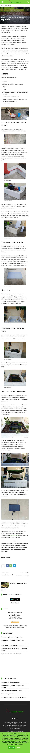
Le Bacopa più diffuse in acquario (10, 682)
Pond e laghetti (8, 5)
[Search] (28, 2)
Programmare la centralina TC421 (22, 575)
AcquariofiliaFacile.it (15, 728)
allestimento (8, 557)
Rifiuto (18, 747)
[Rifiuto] (28, 742)
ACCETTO (11, 747)
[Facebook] (7, 565)
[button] (2, 2)
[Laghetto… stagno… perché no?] (5, 585)
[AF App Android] (15, 601)
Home (2, 5)
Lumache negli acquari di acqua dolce (11, 637)
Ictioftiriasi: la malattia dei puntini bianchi (12, 645)
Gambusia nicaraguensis (7, 575)
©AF (5, 22)
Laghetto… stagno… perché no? (18, 583)
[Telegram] (14, 565)
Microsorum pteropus (7, 694)
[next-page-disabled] (5, 590)
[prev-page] (2, 590)
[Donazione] (15, 622)
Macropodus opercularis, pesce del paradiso (14, 697)
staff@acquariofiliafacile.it (17, 731)
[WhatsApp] (10, 565)
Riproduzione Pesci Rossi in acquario (11, 653)
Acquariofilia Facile (14, 535)
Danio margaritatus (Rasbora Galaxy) (11, 690)
